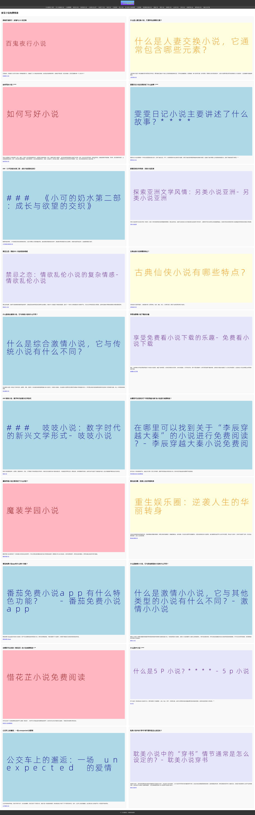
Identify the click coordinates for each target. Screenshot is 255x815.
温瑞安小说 (168, 7)
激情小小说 (133, 640)
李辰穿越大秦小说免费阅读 (136, 473)
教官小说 (162, 7)
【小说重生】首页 (49, 7)
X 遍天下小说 (101, 7)
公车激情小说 (6, 806)
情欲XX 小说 (6, 307)
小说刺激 (139, 7)
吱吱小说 (5, 473)
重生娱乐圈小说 (134, 538)
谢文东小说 (75, 7)
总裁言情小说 (190, 7)
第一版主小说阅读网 (130, 7)
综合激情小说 (6, 391)
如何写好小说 (6, 161)
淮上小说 (121, 7)
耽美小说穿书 (133, 787)
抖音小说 (182, 7)
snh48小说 (175, 7)
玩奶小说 (109, 7)
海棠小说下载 (206, 7)
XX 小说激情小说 (60, 7)
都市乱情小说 (198, 7)
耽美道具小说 (83, 7)
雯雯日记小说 (133, 160)
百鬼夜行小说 (6, 76)
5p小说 (132, 703)
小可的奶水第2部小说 (8, 244)
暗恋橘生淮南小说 (147, 7)
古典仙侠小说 (133, 307)
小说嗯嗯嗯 (68, 7)
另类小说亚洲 (133, 224)
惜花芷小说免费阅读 (7, 723)
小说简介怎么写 (92, 7)
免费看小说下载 (134, 371)
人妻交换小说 (133, 77)
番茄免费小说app (7, 639)
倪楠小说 (156, 7)
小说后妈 (115, 7)
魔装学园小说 (6, 556)
